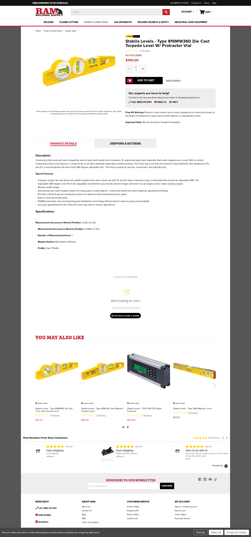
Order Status (180, 514)
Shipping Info (133, 510)
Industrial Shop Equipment (191, 22)
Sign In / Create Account (186, 506)
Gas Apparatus (123, 22)
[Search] (166, 12)
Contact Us (196, 3)
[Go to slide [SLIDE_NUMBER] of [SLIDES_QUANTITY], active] (123, 427)
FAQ (84, 518)
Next (214, 385)
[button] (223, 438)
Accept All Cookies (237, 532)
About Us (86, 506)
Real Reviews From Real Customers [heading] (45, 438)
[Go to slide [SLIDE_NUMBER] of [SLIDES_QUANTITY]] (128, 427)
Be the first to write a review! (125, 315)
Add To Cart (145, 80)
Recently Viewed (182, 518)
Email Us (161, 102)
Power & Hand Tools (96, 22)
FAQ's (175, 102)
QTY (136, 67)
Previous (37, 385)
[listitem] (52, 451)
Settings (200, 532)
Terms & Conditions (90, 522)
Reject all (216, 532)
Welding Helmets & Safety (153, 22)
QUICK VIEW (42, 403)
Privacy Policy (133, 506)
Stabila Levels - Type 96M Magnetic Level (192, 408)
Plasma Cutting (68, 22)
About (206, 3)
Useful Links (132, 518)
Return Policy (133, 514)
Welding (49, 22)
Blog (214, 3)
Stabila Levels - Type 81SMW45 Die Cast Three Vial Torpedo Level (54, 409)
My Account (180, 510)
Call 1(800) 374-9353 (179, 3)
